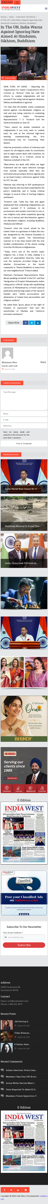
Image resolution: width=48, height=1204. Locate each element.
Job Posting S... (21, 1021)
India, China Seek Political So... (21, 563)
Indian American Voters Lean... (21, 1070)
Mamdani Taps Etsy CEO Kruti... (21, 1076)
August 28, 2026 (23, 1026)
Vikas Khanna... (22, 1033)
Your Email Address (13, 932)
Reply (43, 362)
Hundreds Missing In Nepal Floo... (23, 526)
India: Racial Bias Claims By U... (21, 489)
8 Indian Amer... (22, 1044)
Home (3, 17)
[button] (24, 593)
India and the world (25, 17)
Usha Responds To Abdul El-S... (21, 1089)
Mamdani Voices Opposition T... (21, 1096)
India (11, 17)
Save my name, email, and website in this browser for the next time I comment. (16, 435)
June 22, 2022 (9, 78)
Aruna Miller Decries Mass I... (20, 1083)
